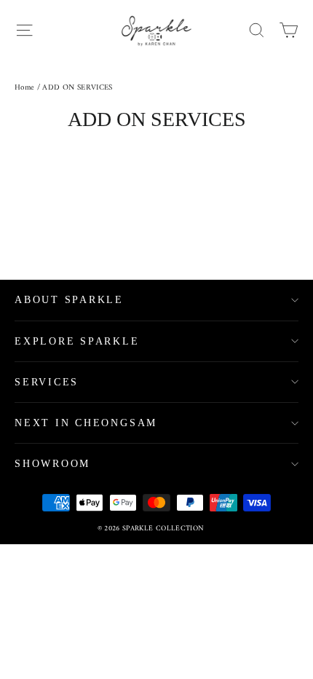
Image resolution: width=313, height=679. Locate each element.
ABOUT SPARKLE (69, 299)
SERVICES (47, 382)
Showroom (52, 463)
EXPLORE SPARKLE (77, 341)
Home (24, 88)
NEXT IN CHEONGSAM (86, 422)
